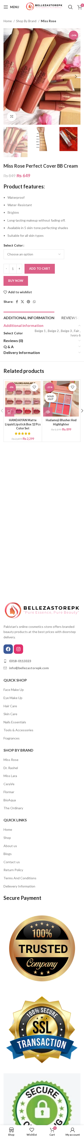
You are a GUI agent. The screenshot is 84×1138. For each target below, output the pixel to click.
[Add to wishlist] (34, 387)
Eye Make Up (13, 698)
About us (10, 846)
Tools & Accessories (18, 730)
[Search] (70, 7)
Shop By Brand (26, 21)
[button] (9, 412)
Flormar (9, 792)
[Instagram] (18, 649)
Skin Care (10, 714)
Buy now (15, 281)
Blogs (8, 854)
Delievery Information (19, 886)
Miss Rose (48, 21)
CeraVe (9, 784)
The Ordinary (13, 808)
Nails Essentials (15, 722)
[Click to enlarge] (11, 116)
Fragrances (12, 738)
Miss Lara (10, 776)
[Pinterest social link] (28, 302)
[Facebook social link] (16, 302)
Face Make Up (14, 690)
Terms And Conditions (20, 878)
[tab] (29, 317)
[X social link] (22, 302)
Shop (7, 838)
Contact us (12, 862)
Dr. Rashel (11, 768)
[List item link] (42, 661)
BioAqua (10, 800)
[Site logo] (43, 7)
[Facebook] (8, 649)
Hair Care (10, 706)
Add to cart (39, 268)
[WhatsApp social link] (34, 302)
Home (8, 21)
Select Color (13, 245)
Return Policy (13, 870)
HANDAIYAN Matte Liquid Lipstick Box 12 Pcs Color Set (23, 424)
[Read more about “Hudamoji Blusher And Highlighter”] (47, 412)
